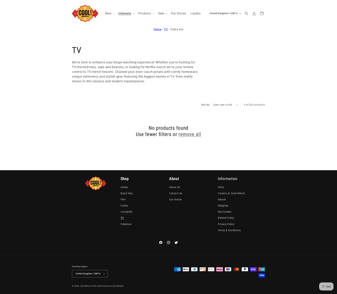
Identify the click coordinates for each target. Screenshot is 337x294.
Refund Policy (226, 217)
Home (157, 29)
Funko (124, 205)
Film (123, 199)
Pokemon (126, 224)
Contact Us (175, 193)
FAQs (221, 187)
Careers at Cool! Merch (231, 193)
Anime (124, 187)
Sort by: (205, 104)
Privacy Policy (226, 224)
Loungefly (126, 211)
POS (94, 286)
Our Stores (175, 199)
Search (222, 199)
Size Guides (225, 211)
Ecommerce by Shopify (112, 286)
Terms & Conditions (229, 230)
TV (166, 29)
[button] (109, 13)
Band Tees (127, 193)
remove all (190, 134)
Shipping (223, 205)
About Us (174, 187)
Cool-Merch (85, 286)
